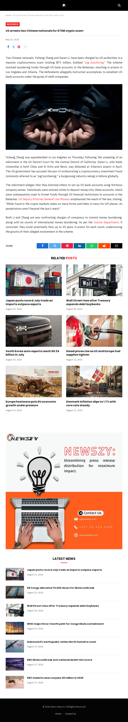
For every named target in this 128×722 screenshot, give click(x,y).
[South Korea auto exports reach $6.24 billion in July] (34, 331)
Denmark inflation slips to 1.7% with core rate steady (91, 403)
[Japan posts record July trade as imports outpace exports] (34, 280)
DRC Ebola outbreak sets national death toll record (59, 660)
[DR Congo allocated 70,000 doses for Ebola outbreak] (15, 592)
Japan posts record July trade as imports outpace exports (29, 302)
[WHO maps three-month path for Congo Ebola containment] (15, 628)
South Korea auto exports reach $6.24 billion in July (32, 353)
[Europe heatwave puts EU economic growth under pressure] (34, 381)
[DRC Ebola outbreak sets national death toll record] (15, 664)
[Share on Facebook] (8, 46)
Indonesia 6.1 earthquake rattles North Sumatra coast (61, 642)
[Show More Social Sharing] (25, 46)
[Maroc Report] (64, 5)
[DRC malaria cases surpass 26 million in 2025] (15, 682)
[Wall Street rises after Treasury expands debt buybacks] (94, 280)
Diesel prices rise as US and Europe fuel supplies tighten (93, 353)
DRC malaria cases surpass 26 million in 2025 (55, 678)
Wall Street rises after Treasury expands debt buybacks (88, 302)
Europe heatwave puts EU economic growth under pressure (31, 403)
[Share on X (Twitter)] (13, 46)
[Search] (119, 5)
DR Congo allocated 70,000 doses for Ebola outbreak (60, 588)
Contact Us (70, 713)
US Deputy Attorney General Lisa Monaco (44, 199)
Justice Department (106, 222)
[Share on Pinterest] (18, 46)
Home (8, 15)
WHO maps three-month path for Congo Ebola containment (65, 624)
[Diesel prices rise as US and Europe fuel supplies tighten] (94, 331)
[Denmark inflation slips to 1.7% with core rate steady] (94, 381)
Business (12, 24)
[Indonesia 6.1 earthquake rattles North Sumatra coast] (15, 646)
